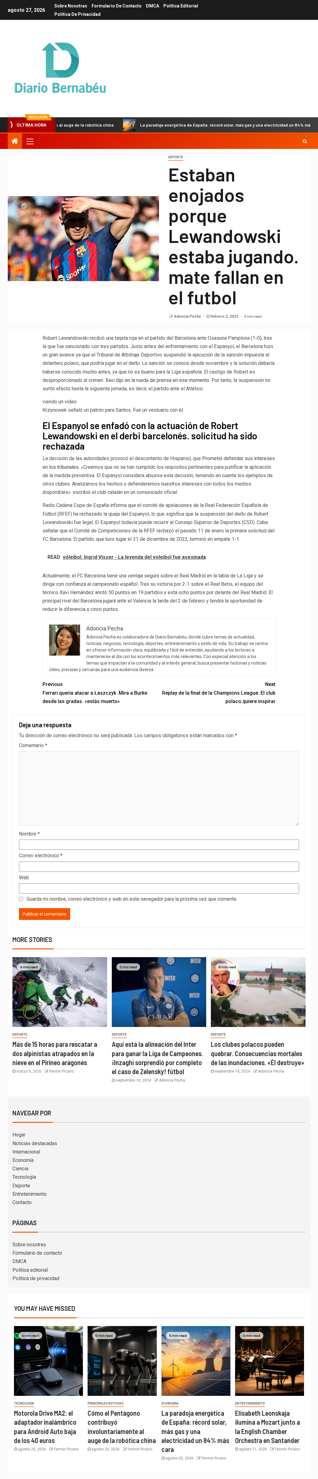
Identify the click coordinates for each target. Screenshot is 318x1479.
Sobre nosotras (70, 5)
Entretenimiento (29, 1194)
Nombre (29, 834)
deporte (175, 157)
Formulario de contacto (117, 5)
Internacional (26, 1152)
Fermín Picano (61, 1071)
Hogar (18, 1135)
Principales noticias (106, 1403)
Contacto (22, 1202)
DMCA (152, 5)
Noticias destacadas (34, 1143)
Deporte (21, 1186)
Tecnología (24, 1177)
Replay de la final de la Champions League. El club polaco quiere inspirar (218, 692)
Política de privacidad (77, 14)
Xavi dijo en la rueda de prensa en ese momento (157, 380)
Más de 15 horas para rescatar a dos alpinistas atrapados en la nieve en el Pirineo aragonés (54, 1053)
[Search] (305, 141)
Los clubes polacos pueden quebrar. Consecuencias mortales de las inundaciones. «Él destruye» (257, 1053)
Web (24, 878)
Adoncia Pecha (188, 316)
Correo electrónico (40, 855)
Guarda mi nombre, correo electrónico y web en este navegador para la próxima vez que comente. (132, 899)
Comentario (33, 745)
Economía (23, 1160)
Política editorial (180, 5)
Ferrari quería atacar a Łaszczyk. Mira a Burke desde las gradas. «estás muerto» (95, 692)
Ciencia (20, 1169)
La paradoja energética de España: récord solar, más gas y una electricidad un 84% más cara (199, 125)
